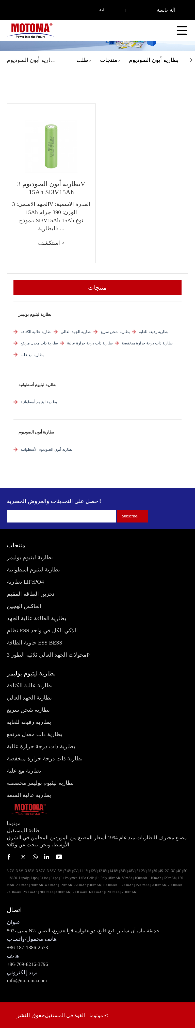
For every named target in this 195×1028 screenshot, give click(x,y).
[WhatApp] (34, 856)
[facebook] (10, 856)
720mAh (80, 885)
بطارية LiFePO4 (25, 582)
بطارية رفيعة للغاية (153, 331)
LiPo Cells (86, 878)
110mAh (155, 878)
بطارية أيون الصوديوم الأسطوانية (46, 449)
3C (173, 871)
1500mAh (142, 885)
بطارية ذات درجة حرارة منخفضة (147, 343)
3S (155, 871)
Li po (54, 878)
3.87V (40, 871)
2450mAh (14, 892)
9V (75, 871)
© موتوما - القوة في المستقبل (76, 1015)
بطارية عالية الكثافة (36, 331)
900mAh (94, 885)
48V (131, 871)
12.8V (103, 871)
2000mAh (159, 885)
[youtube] (59, 856)
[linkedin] (47, 856)
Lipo (34, 878)
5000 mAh (79, 892)
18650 (12, 878)
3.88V (51, 871)
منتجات (108, 60)
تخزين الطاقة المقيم (30, 594)
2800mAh (30, 892)
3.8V (19, 871)
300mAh (36, 885)
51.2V (141, 871)
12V (93, 871)
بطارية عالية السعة (29, 795)
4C (179, 871)
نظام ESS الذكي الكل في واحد (42, 630)
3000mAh (46, 892)
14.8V (113, 871)
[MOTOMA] (30, 30)
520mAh (65, 885)
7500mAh (129, 892)
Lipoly (24, 878)
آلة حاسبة (166, 10)
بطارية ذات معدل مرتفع (39, 343)
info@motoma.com (27, 980)
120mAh (169, 878)
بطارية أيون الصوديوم (153, 60)
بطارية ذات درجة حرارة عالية (90, 343)
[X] (22, 856)
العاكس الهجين (24, 606)
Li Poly (101, 878)
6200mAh (112, 892)
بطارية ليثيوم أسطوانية (37, 384)
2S (149, 871)
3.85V (29, 871)
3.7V (10, 871)
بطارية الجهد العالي (76, 331)
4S (161, 871)
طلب (82, 60)
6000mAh (96, 892)
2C (167, 871)
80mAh (114, 878)
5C (185, 871)
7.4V (67, 871)
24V (123, 871)
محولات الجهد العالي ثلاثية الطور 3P (48, 655)
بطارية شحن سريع (115, 331)
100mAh (141, 878)
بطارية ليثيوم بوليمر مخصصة (40, 783)
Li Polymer (68, 878)
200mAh (22, 885)
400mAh (51, 885)
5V (60, 871)
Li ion (44, 878)
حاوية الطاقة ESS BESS (34, 642)
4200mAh (63, 892)
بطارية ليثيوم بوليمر (35, 314)
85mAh (127, 878)
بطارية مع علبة (32, 355)
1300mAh (126, 885)
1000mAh (110, 885)
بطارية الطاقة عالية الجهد (36, 618)
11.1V (84, 871)
